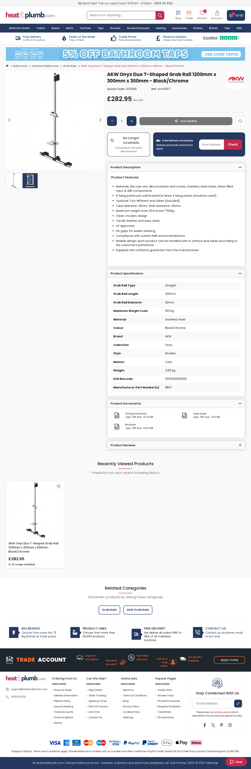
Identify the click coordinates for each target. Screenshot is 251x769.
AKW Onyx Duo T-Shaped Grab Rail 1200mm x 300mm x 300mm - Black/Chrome (33, 547)
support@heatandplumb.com (28, 689)
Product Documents (126, 403)
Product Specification (127, 273)
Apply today (229, 660)
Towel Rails (164, 712)
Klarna (58, 723)
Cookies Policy (131, 712)
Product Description (126, 167)
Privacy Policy (131, 706)
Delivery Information (66, 695)
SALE (239, 28)
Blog (126, 701)
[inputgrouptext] (160, 15)
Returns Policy (62, 701)
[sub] (112, 121)
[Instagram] (230, 725)
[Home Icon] (7, 66)
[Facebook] (204, 725)
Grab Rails (69, 66)
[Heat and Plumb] (30, 15)
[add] (131, 121)
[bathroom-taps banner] (125, 54)
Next (100, 120)
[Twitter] (213, 725)
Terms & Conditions (135, 695)
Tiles (227, 28)
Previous (9, 120)
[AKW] (236, 80)
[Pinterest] (221, 725)
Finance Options (64, 717)
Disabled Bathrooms (45, 66)
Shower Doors (166, 717)
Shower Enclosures (169, 701)
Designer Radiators (169, 706)
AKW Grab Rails (138, 610)
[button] (217, 15)
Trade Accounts (63, 712)
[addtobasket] (185, 121)
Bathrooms (20, 66)
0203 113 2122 (163, 3)
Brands (213, 28)
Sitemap (128, 717)
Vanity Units (165, 690)
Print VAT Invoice (98, 706)
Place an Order (63, 690)
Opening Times (98, 701)
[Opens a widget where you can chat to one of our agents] (236, 762)
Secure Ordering (63, 706)
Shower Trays (166, 695)
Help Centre (95, 690)
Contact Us (95, 717)
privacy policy (222, 712)
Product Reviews (123, 445)
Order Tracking (97, 695)
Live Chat (94, 712)
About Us (128, 690)
